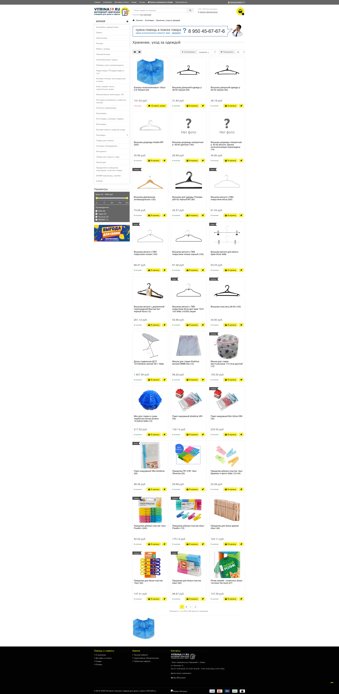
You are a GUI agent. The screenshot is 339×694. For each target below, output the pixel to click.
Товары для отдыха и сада (107, 156)
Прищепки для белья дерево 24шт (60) (225, 527)
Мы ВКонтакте (179, 677)
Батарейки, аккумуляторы (107, 27)
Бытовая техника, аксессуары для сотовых (111, 79)
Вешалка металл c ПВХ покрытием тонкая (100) (145, 253)
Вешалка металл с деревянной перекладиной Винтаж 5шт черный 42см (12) (149, 309)
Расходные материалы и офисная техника (111, 101)
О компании (107, 2)
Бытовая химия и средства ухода (110, 129)
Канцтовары (101, 113)
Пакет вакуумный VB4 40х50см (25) (149, 472)
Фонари (99, 43)
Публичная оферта (142, 661)
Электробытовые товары (107, 59)
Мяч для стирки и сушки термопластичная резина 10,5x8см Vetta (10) (146, 418)
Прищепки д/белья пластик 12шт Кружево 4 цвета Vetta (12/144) (227, 472)
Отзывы (142, 2)
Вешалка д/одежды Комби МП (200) (148, 143)
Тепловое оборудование (106, 145)
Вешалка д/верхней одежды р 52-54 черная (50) (225, 88)
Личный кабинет (141, 654)
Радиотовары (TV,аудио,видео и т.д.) (110, 71)
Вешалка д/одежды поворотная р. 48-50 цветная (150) (187, 143)
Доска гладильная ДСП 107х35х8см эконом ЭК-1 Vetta (149, 362)
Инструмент (101, 151)
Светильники (101, 37)
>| (195, 606)
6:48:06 (99, 181)
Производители (181, 2)
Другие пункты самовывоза (181, 673)
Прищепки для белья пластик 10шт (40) (148, 581)
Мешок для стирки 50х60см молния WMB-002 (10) (185, 362)
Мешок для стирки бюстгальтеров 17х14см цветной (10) (227, 364)
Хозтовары (100, 135)
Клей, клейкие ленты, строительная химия (105, 87)
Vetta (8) (101, 210)
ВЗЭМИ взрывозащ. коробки (108, 175)
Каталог (139, 20)
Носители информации (106, 107)
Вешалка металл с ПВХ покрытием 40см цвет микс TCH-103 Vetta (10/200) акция (188, 309)
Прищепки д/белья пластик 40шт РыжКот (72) (188, 527)
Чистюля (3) (103, 216)
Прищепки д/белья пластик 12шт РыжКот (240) (150, 527)
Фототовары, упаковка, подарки (110, 118)
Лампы (99, 32)
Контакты (175, 650)
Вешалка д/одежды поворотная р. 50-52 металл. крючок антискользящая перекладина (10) (226, 146)
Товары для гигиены (105, 140)
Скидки (134, 2)
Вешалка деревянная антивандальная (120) (145, 198)
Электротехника (103, 54)
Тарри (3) (102, 213)
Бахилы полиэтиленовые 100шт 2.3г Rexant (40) (150, 88)
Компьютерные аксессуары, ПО (110, 94)
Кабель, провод (103, 48)
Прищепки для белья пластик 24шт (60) (186, 581)
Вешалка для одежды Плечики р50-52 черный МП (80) (187, 198)
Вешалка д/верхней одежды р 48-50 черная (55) (187, 88)
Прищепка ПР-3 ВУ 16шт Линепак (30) (184, 472)
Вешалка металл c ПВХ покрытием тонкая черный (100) (188, 253)
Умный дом (101, 162)
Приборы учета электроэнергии (110, 65)
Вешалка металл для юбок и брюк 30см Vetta (224, 253)
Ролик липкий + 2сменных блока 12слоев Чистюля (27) (226, 581)
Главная (97, 2)
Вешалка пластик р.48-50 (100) (226, 306)
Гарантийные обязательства (146, 658)
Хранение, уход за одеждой (168, 20)
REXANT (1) (103, 219)
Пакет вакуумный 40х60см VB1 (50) (187, 417)
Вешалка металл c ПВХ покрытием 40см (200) (222, 198)
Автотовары (101, 124)
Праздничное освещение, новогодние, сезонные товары (109, 169)
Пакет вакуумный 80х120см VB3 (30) (226, 417)
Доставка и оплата (122, 2)
